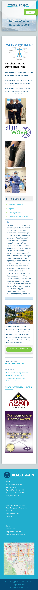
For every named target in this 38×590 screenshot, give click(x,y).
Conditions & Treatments (16, 375)
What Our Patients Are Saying (18, 387)
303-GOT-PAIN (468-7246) (14, 364)
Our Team (9, 517)
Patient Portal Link (12, 514)
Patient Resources (12, 511)
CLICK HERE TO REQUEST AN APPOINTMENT (19, 349)
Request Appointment (13, 532)
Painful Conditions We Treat (15, 505)
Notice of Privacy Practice (23, 582)
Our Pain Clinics (11, 487)
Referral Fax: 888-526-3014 (15, 490)
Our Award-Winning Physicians (18, 373)
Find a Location (12, 381)
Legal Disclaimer (19, 585)
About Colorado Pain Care (16, 378)
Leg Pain (11, 209)
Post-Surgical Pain (14, 213)
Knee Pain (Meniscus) (15, 205)
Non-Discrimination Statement (16, 534)
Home (8, 481)
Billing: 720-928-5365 (13, 496)
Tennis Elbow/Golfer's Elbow (17, 217)
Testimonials (10, 529)
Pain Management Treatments (16, 508)
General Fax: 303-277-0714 (15, 493)
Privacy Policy (9, 582)
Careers (8, 526)
